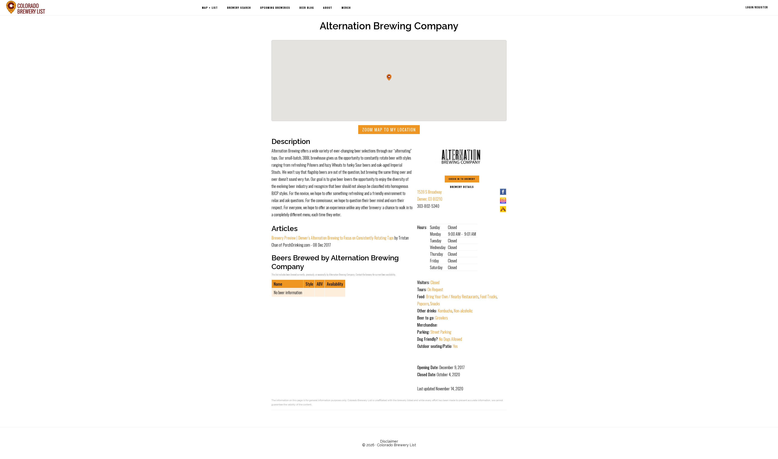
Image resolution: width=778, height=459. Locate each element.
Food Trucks (488, 296)
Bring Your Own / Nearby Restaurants (452, 296)
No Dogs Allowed (450, 339)
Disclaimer (389, 441)
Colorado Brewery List (26, 7)
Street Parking (441, 332)
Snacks (435, 303)
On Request (435, 289)
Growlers (441, 318)
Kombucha (445, 311)
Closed (435, 282)
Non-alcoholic (463, 311)
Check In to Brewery (462, 178)
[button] (389, 77)
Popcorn (423, 303)
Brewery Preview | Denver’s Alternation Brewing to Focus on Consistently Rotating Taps (332, 238)
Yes (455, 346)
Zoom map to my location (389, 130)
